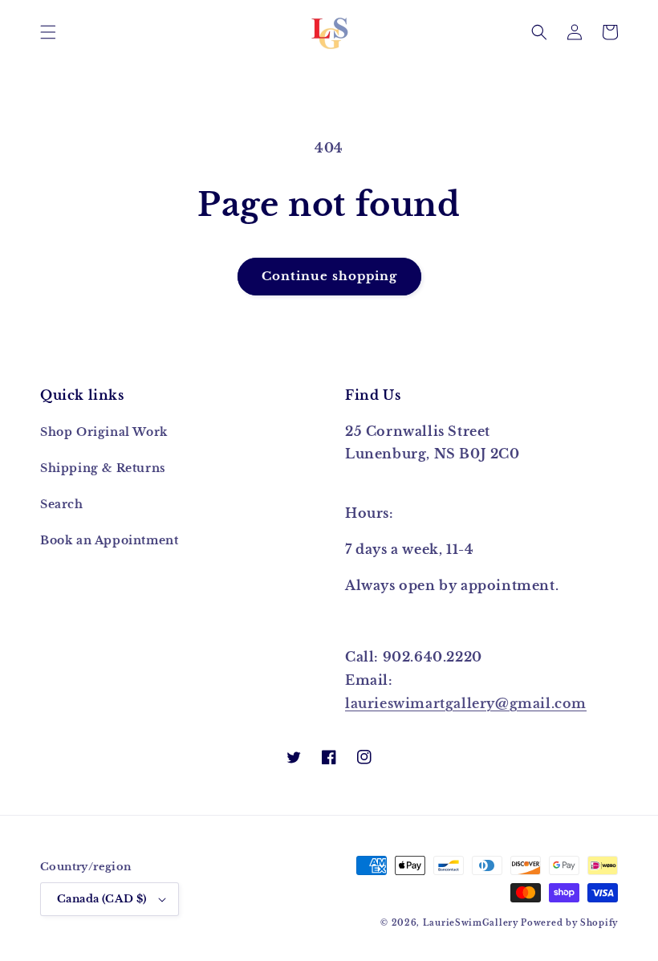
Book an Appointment (109, 540)
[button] (48, 32)
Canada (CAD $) (102, 899)
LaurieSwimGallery (470, 923)
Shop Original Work (104, 432)
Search (61, 504)
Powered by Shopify (569, 923)
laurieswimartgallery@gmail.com (466, 703)
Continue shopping (329, 275)
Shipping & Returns (103, 468)
